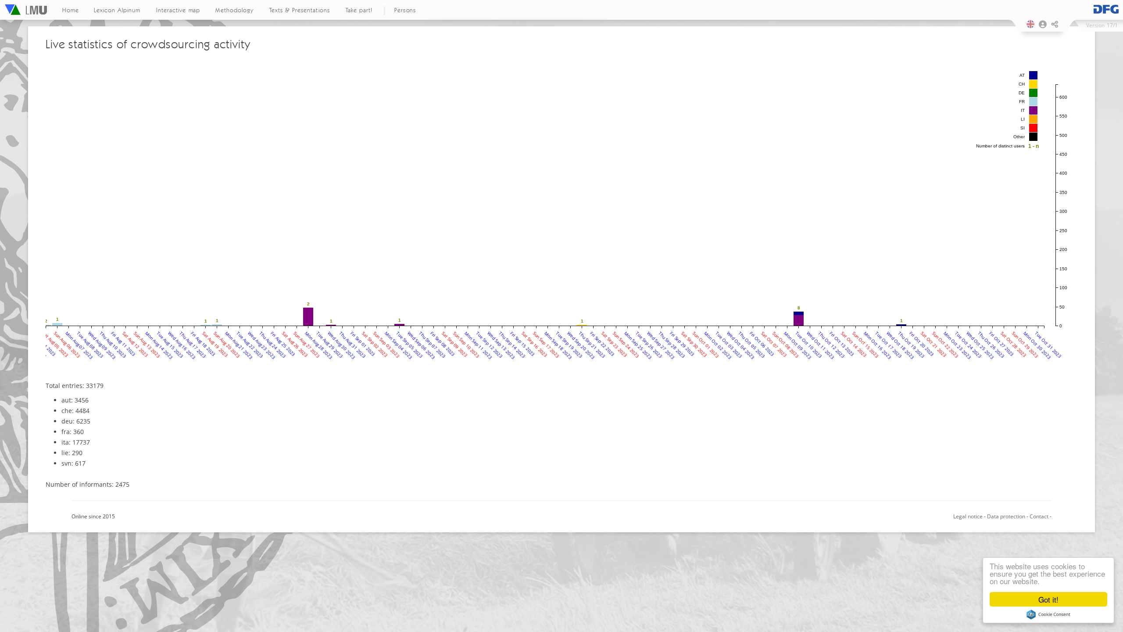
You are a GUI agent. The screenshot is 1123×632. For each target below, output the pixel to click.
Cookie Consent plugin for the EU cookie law (1048, 614)
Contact (1039, 516)
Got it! (1048, 599)
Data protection (1006, 516)
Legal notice (968, 516)
